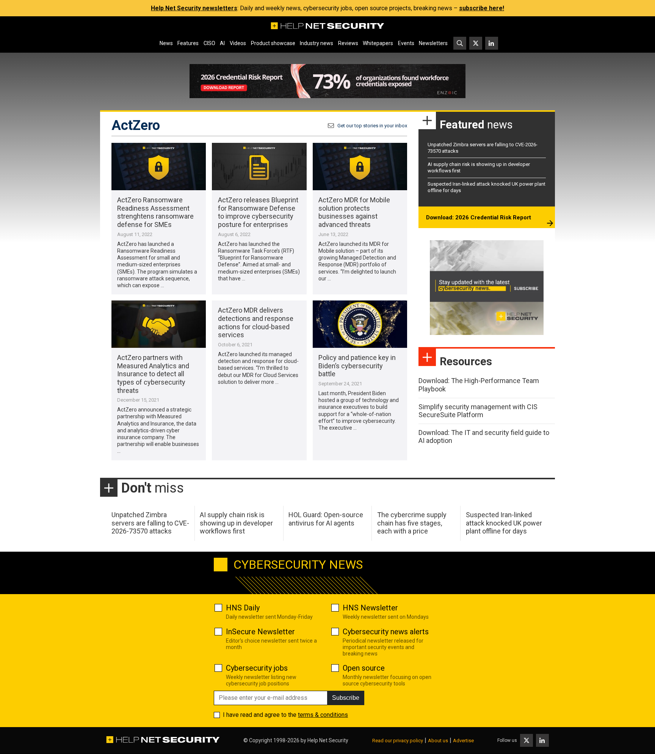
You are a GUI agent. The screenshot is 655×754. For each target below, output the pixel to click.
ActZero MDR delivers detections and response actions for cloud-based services (255, 322)
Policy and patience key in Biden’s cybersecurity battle (357, 366)
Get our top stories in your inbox (372, 125)
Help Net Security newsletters (194, 8)
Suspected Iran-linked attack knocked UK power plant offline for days (504, 523)
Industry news (316, 43)
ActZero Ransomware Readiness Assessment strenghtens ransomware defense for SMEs (155, 212)
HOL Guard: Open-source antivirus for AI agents (325, 519)
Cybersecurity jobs (257, 668)
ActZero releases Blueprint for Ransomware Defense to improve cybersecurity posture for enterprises (258, 212)
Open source (364, 668)
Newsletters (433, 43)
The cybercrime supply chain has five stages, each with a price (412, 523)
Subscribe (345, 698)
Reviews (348, 43)
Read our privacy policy (397, 740)
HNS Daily (243, 607)
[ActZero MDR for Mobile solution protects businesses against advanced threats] (360, 166)
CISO (209, 43)
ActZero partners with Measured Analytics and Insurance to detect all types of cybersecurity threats (153, 374)
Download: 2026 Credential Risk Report (478, 217)
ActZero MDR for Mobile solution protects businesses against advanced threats (354, 212)
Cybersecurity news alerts (386, 631)
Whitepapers (378, 43)
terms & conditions (323, 714)
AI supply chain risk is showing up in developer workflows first (236, 523)
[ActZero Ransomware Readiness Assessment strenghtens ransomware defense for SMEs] (158, 166)
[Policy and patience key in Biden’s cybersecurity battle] (360, 324)
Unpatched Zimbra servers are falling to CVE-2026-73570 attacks (150, 523)
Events (406, 43)
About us (438, 740)
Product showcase (273, 43)
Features (188, 43)
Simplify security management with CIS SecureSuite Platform (477, 411)
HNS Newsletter (370, 607)
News (166, 43)
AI (222, 43)
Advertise (463, 740)
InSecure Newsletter (260, 631)
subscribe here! (481, 8)
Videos (238, 43)
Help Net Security (327, 740)
